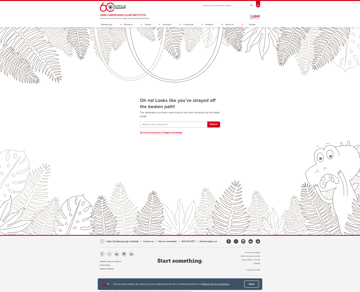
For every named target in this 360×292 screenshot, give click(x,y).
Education (167, 24)
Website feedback (107, 269)
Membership (106, 24)
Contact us (148, 241)
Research (128, 24)
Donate (252, 24)
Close (251, 284)
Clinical (148, 24)
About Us (230, 24)
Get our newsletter (167, 241)
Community (188, 24)
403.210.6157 (188, 241)
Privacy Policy (105, 265)
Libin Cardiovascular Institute (123, 15)
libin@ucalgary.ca (208, 241)
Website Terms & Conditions (216, 284)
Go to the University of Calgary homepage (161, 132)
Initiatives (209, 24)
